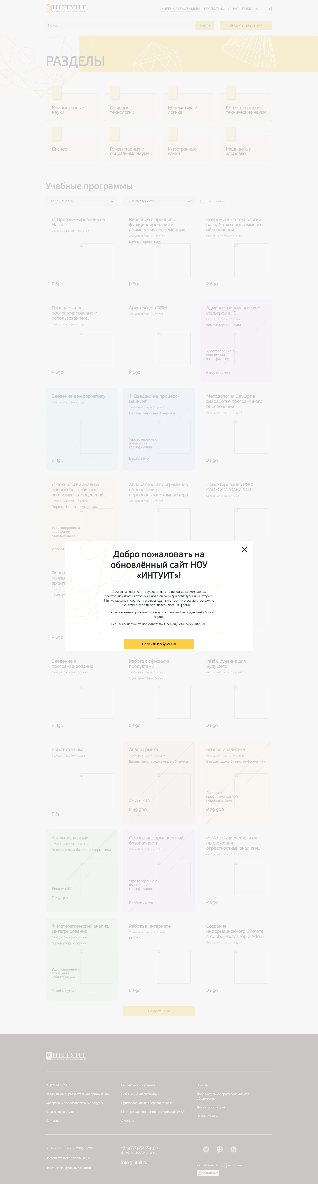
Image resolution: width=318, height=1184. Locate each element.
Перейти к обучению (159, 644)
